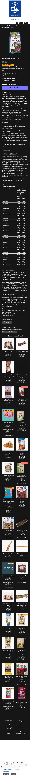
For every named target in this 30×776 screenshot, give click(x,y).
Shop (3, 26)
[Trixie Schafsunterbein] (8, 546)
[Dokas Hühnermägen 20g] (8, 523)
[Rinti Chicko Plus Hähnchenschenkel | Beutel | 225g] (22, 693)
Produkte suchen (9, 720)
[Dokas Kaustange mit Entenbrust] (22, 492)
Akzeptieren (6, 774)
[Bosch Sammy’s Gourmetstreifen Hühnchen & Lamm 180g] (22, 643)
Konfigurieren (6, 771)
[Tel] (27, 23)
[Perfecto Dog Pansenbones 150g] (8, 392)
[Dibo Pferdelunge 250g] (22, 568)
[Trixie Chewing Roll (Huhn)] (22, 546)
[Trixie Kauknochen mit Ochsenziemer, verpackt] (22, 596)
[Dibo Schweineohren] (8, 444)
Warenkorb (9, 733)
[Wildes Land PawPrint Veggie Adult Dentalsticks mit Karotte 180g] (8, 643)
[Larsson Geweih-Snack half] (22, 523)
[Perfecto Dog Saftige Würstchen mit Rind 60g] (8, 367)
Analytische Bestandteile (8, 270)
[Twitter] (22, 23)
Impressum (17, 769)
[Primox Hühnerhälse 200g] (8, 468)
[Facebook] (17, 23)
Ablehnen (13, 774)
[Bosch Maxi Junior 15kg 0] (15, 42)
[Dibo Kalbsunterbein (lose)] (22, 344)
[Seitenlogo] (15, 9)
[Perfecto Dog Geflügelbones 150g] (8, 669)
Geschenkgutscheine (20, 734)
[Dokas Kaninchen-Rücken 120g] (22, 669)
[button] (7, 322)
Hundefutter (15, 26)
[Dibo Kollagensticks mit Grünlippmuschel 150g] (22, 367)
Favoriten (20, 727)
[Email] (25, 23)
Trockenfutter (5, 27)
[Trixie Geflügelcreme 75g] (8, 619)
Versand (7, 75)
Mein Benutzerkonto (20, 721)
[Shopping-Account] (19, 19)
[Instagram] (20, 23)
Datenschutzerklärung (7, 769)
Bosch (12, 27)
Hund (8, 26)
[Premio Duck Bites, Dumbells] (22, 444)
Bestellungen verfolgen (9, 727)
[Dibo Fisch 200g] (8, 344)
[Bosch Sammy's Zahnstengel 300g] (22, 415)
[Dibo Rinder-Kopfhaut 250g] (8, 596)
